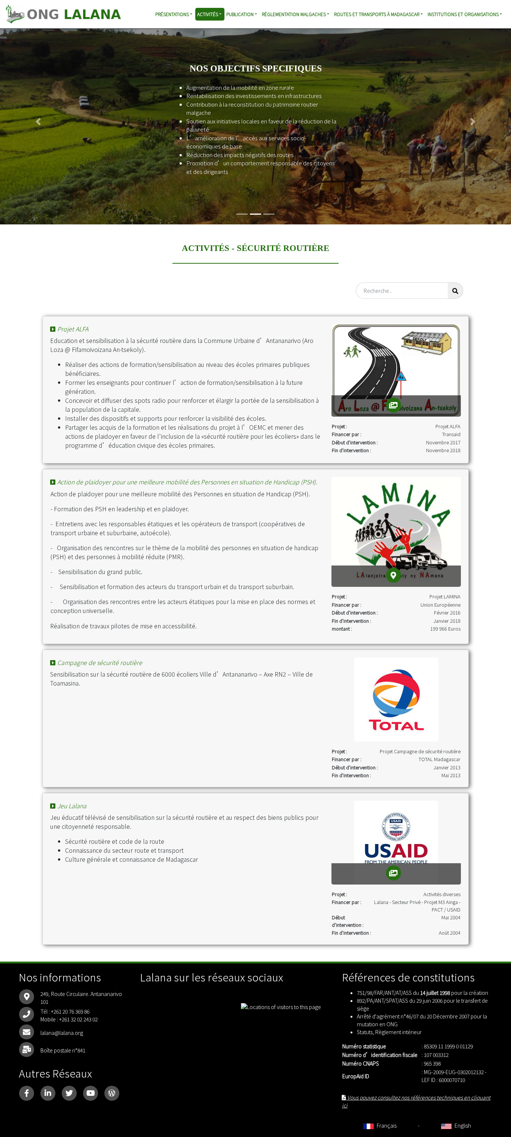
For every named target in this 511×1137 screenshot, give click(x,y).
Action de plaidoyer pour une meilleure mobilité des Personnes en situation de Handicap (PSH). (187, 481)
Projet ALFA (72, 328)
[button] (38, 121)
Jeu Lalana (71, 805)
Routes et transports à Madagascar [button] (376, 14)
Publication (240, 14)
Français (386, 1125)
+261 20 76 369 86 (70, 1011)
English (462, 1125)
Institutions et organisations (463, 14)
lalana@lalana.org (61, 1032)
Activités (207, 14)
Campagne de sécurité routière (99, 662)
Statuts (365, 1032)
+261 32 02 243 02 (78, 1019)
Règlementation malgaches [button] (294, 14)
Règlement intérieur (398, 1032)
